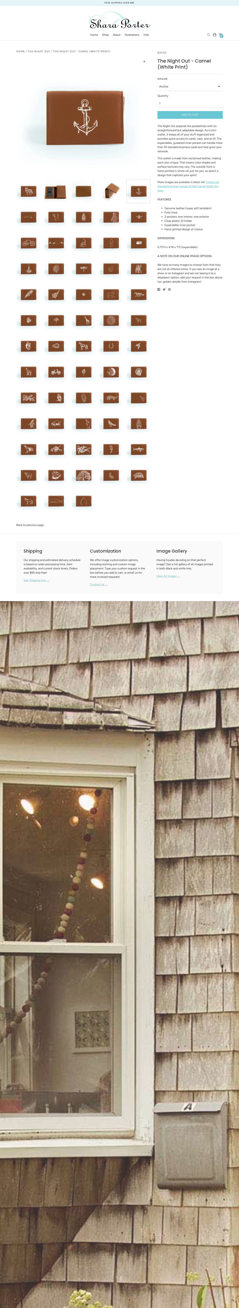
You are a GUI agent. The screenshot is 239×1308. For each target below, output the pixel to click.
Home (94, 34)
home (20, 51)
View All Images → (168, 576)
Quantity (162, 95)
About (117, 34)
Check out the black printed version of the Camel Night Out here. (188, 186)
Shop (105, 34)
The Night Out (39, 51)
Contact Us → (99, 584)
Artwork (162, 78)
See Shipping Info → (36, 580)
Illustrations (132, 34)
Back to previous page (30, 525)
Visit (146, 34)
